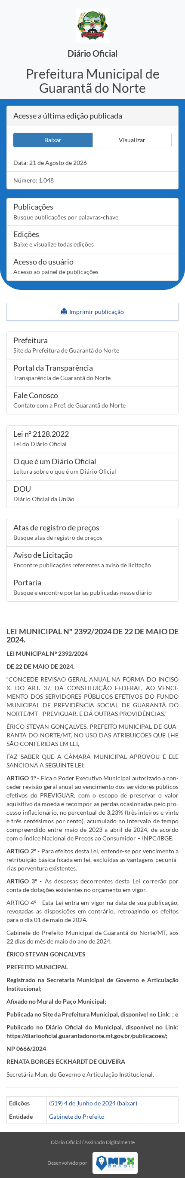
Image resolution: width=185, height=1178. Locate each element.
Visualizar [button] (132, 139)
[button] (52, 140)
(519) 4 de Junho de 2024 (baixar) (93, 1103)
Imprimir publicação (96, 311)
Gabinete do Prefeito (77, 1116)
